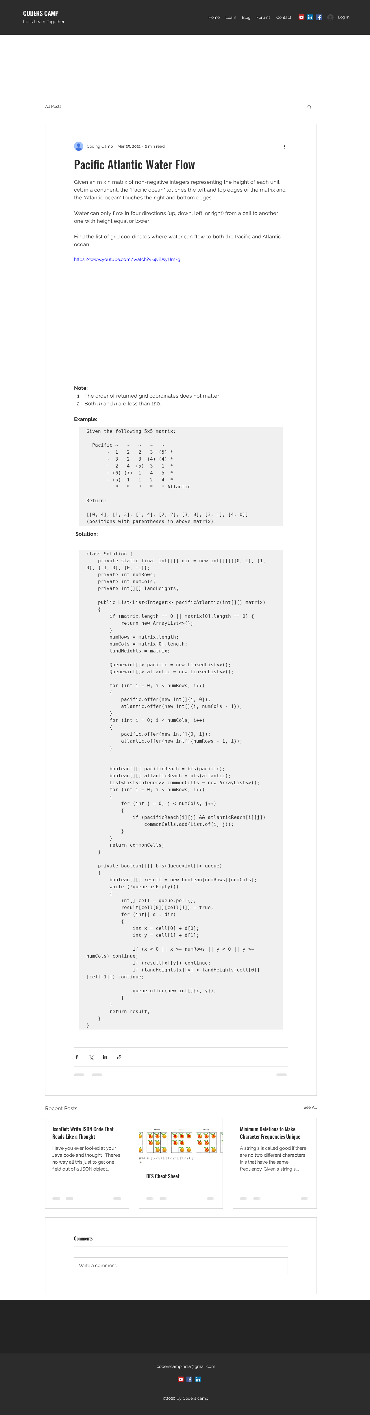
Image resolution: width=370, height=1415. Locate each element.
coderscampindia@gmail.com (186, 1366)
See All (310, 1107)
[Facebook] (319, 17)
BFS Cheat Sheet (163, 1176)
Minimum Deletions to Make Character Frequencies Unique (270, 1132)
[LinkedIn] (310, 17)
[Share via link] (119, 1057)
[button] (231, 17)
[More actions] (284, 146)
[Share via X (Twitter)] (91, 1057)
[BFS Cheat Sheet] (181, 1141)
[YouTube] (301, 17)
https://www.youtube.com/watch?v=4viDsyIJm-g (127, 259)
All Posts (53, 106)
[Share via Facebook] (76, 1057)
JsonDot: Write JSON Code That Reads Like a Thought (83, 1132)
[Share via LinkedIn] (105, 1057)
